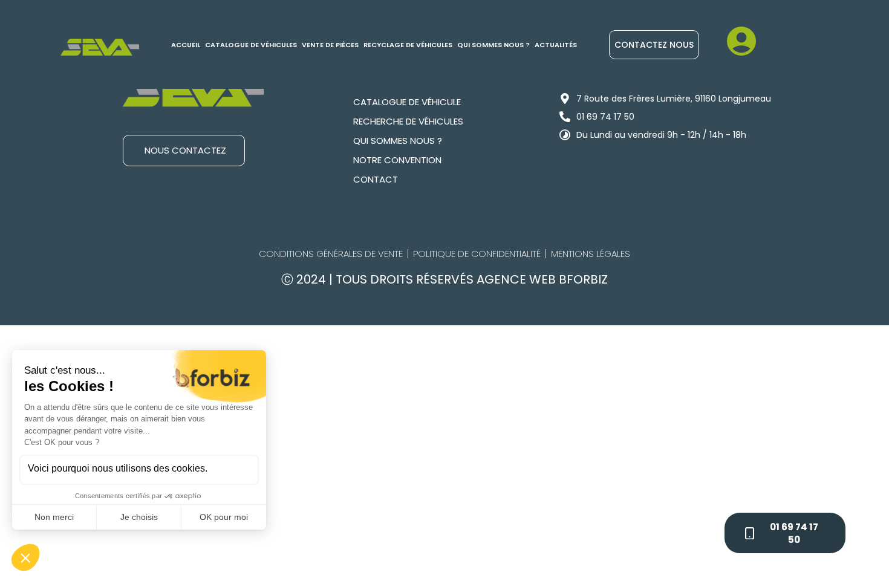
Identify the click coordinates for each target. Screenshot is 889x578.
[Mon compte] (741, 41)
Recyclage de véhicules (407, 45)
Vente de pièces (330, 45)
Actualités (556, 45)
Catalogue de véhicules (251, 45)
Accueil (185, 45)
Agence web (518, 279)
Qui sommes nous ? (493, 45)
